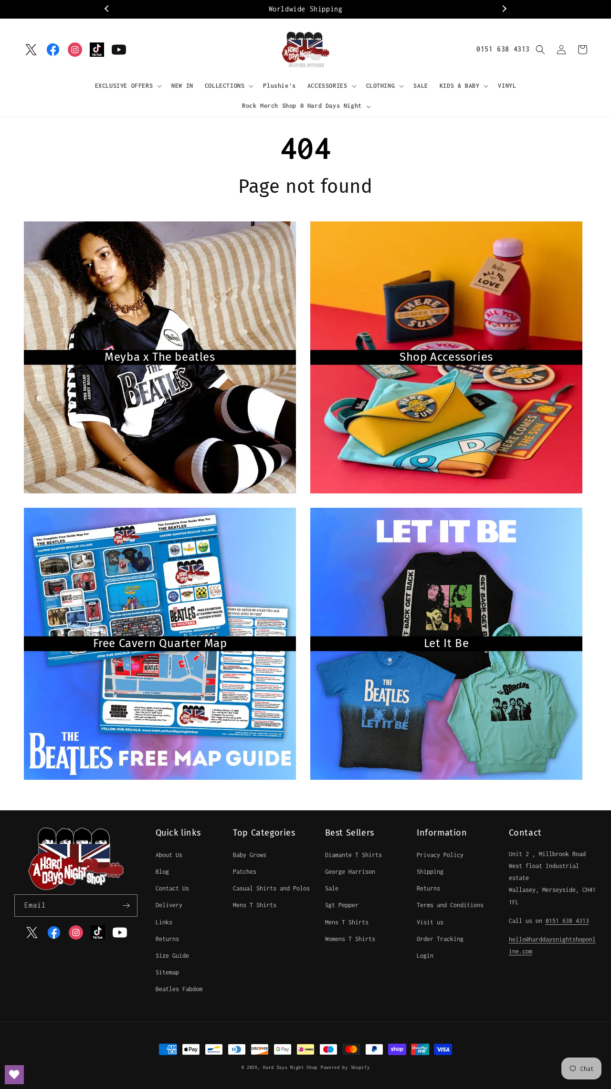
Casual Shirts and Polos (271, 888)
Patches (244, 871)
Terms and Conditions (450, 905)
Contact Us (172, 888)
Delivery (169, 905)
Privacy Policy (440, 855)
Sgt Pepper (341, 905)
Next (503, 9)
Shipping (430, 871)
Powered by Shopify (345, 1067)
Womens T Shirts (350, 938)
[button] (127, 86)
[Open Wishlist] (14, 1074)
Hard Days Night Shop (290, 1067)
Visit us (430, 922)
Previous (107, 9)
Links (164, 922)
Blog (162, 871)
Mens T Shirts (254, 905)
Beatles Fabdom (179, 989)
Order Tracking (440, 938)
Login (425, 955)
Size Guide (172, 955)
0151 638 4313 (503, 49)
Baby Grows (249, 855)
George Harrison (350, 871)
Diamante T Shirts (353, 855)
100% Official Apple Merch (305, 9)
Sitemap (167, 972)
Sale (331, 888)
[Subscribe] (126, 905)
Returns (167, 938)
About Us (169, 855)
